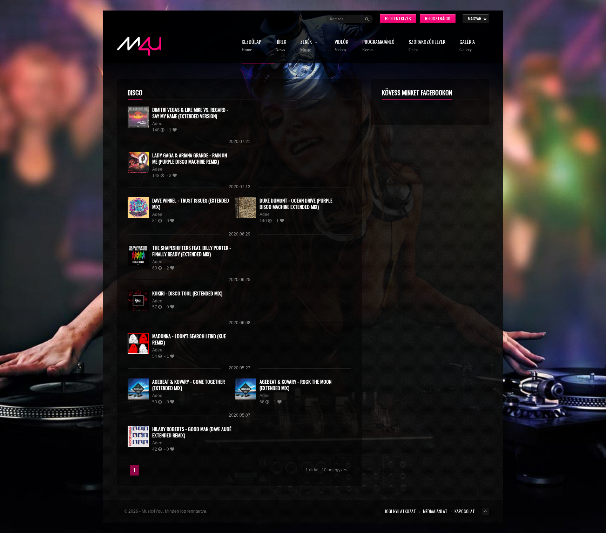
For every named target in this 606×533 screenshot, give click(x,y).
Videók (341, 45)
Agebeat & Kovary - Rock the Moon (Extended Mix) (295, 384)
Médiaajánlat (435, 511)
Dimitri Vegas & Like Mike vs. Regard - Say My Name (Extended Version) (190, 112)
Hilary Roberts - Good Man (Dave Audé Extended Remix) (191, 432)
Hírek (280, 45)
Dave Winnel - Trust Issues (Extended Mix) (190, 203)
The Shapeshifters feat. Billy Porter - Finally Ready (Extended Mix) (191, 251)
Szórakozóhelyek (427, 45)
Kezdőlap (251, 45)
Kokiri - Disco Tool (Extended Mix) (187, 293)
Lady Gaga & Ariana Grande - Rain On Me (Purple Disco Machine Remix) (189, 158)
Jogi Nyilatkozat (400, 511)
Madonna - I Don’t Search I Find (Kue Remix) (189, 339)
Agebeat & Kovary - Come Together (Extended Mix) (188, 384)
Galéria (467, 45)
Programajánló (378, 45)
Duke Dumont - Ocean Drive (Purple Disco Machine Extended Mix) (296, 203)
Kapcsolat (464, 511)
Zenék (306, 46)
